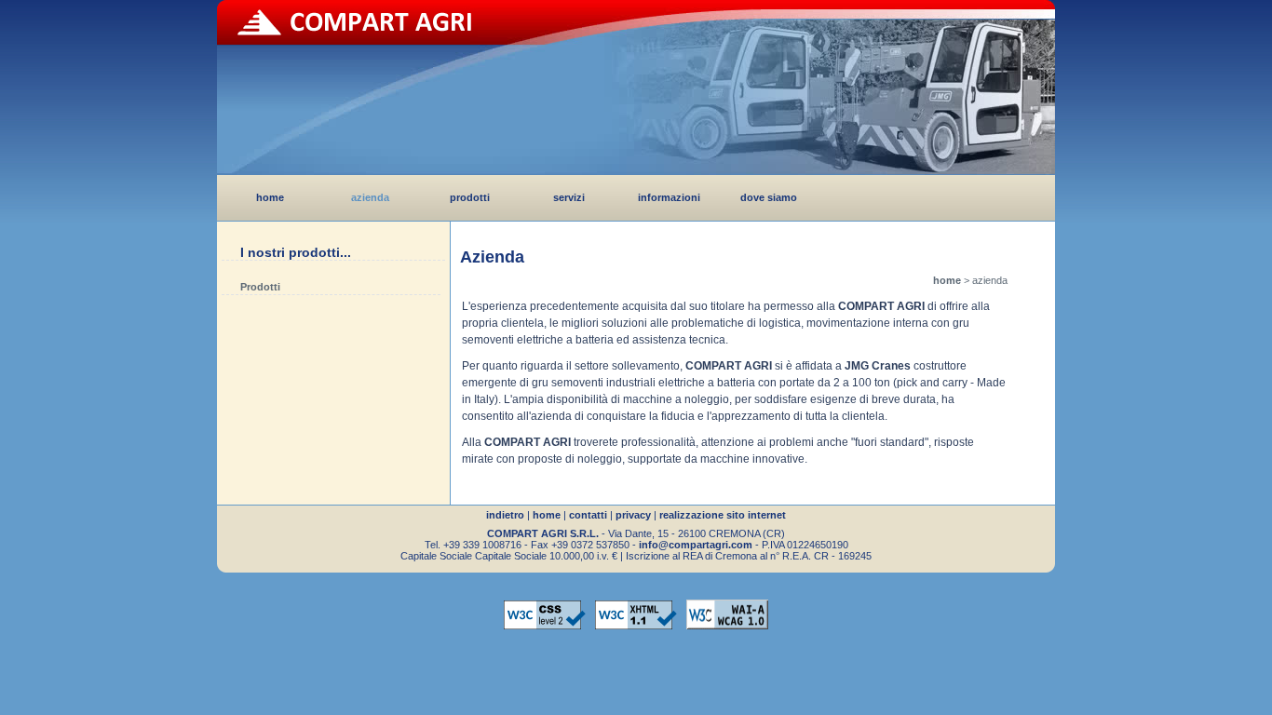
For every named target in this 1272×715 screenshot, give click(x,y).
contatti (588, 514)
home (270, 197)
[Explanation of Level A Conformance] (727, 629)
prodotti (470, 197)
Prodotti (260, 286)
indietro (505, 514)
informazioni (669, 197)
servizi (569, 197)
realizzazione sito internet (722, 514)
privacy (633, 514)
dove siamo (768, 197)
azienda (370, 197)
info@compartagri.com (695, 544)
